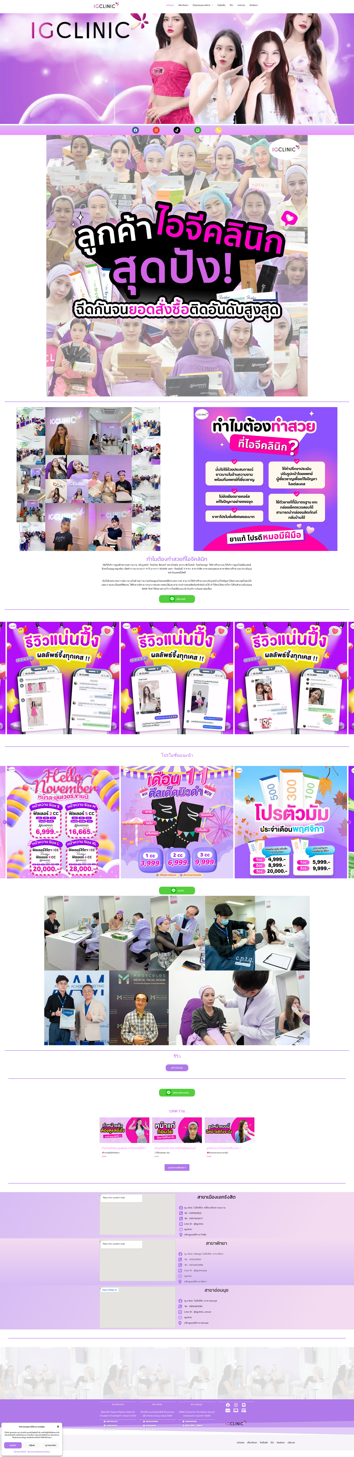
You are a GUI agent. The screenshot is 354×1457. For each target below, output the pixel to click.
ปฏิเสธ (32, 1445)
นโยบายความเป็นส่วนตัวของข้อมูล (38, 1451)
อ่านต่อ (104, 1156)
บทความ (241, 5)
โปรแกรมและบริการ (201, 5)
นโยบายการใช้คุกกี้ (20, 1451)
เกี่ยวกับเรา (183, 5)
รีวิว (231, 5)
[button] (58, 1426)
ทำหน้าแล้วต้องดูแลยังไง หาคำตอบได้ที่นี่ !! (124, 1148)
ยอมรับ (13, 1445)
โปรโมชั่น (221, 5)
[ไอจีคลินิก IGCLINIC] (106, 5)
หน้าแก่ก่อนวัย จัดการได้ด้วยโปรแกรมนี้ (175, 1148)
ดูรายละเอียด (50, 1445)
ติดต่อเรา (254, 5)
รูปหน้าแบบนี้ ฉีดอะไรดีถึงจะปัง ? (224, 1148)
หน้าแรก (170, 5)
